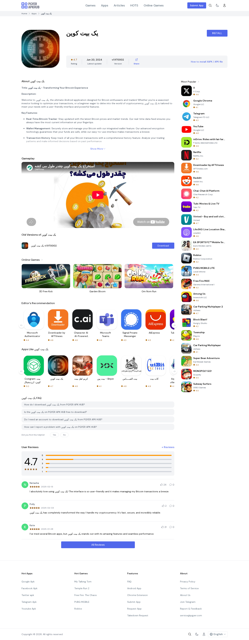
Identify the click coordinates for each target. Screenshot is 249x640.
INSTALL (217, 33)
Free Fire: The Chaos (85, 595)
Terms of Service (189, 588)
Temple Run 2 (81, 588)
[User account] (224, 5)
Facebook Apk (29, 588)
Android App (134, 588)
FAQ (129, 581)
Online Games (154, 5)
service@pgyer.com (191, 615)
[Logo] (30, 5)
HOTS (134, 5)
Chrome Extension (137, 595)
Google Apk (28, 581)
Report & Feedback (191, 608)
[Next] (174, 325)
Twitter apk (28, 595)
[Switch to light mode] (217, 5)
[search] (210, 5)
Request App (134, 608)
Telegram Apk (29, 601)
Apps (104, 5)
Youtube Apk (29, 608)
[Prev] (21, 325)
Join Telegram (187, 601)
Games (90, 5)
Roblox (78, 608)
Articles (119, 5)
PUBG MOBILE (81, 601)
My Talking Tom (82, 581)
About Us (185, 595)
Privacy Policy (187, 581)
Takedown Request (137, 615)
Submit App (196, 5)
